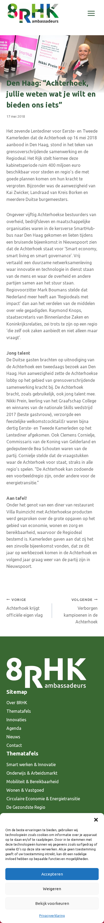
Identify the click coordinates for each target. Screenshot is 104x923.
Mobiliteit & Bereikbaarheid (32, 781)
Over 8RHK (16, 702)
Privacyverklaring (52, 915)
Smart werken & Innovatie (31, 764)
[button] (96, 819)
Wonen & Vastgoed (25, 790)
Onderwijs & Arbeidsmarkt (31, 773)
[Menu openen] (91, 13)
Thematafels (18, 711)
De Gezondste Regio (25, 807)
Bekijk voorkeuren (52, 903)
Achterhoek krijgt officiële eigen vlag (24, 607)
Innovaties (16, 719)
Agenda (13, 728)
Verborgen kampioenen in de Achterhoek (81, 611)
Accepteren (52, 874)
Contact (14, 745)
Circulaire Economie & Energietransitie (43, 798)
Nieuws (13, 736)
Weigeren (52, 888)
